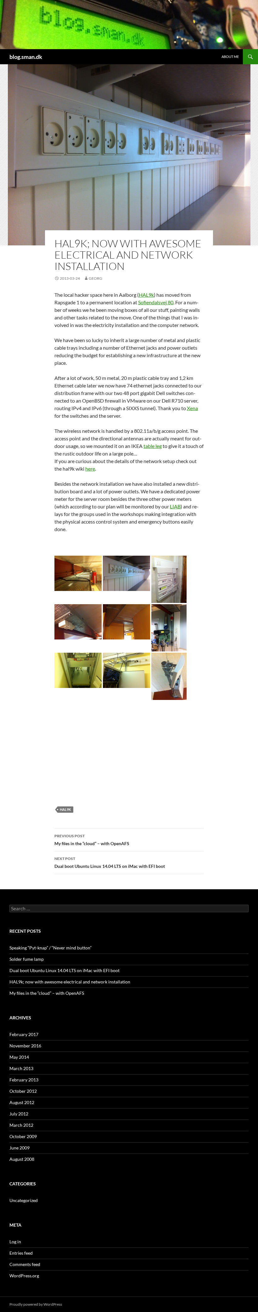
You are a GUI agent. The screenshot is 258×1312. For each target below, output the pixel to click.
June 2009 (19, 1147)
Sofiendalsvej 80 (155, 302)
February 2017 (23, 1034)
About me (230, 56)
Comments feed (24, 1264)
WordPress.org (24, 1275)
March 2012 (21, 1125)
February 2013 (23, 1079)
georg (95, 278)
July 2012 (18, 1113)
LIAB (175, 506)
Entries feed (21, 1253)
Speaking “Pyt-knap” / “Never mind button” (50, 947)
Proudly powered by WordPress (35, 1304)
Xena (192, 408)
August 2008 (21, 1159)
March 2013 (21, 1068)
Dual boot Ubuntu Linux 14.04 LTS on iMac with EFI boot (109, 862)
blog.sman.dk (25, 56)
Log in (15, 1241)
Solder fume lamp (26, 959)
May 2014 (19, 1057)
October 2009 (23, 1136)
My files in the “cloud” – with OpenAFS (91, 840)
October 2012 (23, 1091)
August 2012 (21, 1102)
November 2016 (25, 1045)
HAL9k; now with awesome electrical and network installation (69, 981)
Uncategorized (23, 1200)
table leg (152, 446)
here (90, 469)
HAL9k (146, 295)
